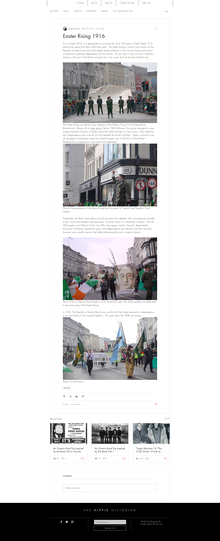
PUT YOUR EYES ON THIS (123, 11)
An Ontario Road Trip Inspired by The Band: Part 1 (110, 450)
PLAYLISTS (77, 11)
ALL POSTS (54, 11)
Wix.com (159, 524)
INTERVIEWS (91, 11)
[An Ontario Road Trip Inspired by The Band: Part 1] (110, 433)
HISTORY (104, 11)
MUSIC (66, 11)
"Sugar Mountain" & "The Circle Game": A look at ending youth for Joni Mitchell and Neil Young (151, 450)
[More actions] (155, 28)
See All (167, 418)
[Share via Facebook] (64, 396)
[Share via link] (83, 396)
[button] (166, 11)
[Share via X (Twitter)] (70, 396)
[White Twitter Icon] (66, 521)
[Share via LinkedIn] (76, 396)
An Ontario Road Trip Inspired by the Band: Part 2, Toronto (68, 450)
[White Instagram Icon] (72, 521)
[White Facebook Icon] (61, 521)
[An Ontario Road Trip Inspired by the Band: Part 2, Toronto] (68, 433)
